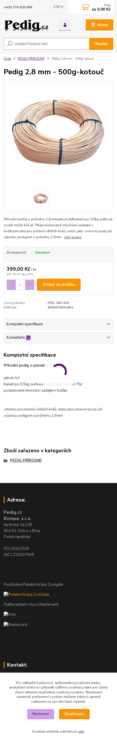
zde (81, 731)
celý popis (73, 237)
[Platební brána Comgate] (26, 594)
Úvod (7, 59)
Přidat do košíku (59, 284)
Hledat (101, 43)
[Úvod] (26, 25)
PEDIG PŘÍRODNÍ (31, 59)
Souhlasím (74, 714)
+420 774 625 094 (18, 7)
